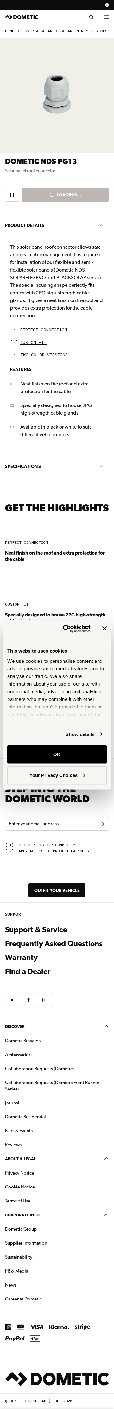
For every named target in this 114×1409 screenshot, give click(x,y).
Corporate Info (22, 1215)
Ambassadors (18, 1054)
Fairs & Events (19, 1131)
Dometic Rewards (23, 1041)
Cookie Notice (20, 1187)
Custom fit (33, 343)
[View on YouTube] (45, 1000)
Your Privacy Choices (53, 775)
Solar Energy (74, 31)
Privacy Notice (19, 1173)
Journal (12, 1103)
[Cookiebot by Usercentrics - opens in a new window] (67, 628)
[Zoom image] (57, 95)
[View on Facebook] (28, 1000)
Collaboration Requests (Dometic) (39, 1068)
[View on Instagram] (12, 1000)
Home (9, 31)
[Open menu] (106, 17)
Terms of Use (17, 1201)
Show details (80, 734)
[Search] (91, 17)
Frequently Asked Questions (54, 943)
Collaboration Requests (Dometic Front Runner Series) (52, 1086)
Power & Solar (37, 31)
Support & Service (36, 929)
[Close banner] (104, 628)
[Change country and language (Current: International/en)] (107, 5)
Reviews (13, 1145)
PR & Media (36, 1271)
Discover (15, 1026)
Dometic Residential (45, 1117)
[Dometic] (22, 17)
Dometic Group (41, 1229)
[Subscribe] (102, 824)
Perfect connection (43, 330)
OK (56, 754)
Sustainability (18, 1257)
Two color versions (44, 355)
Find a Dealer (27, 971)
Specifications (23, 466)
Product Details (24, 225)
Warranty (21, 957)
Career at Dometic (43, 1299)
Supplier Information (26, 1243)
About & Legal (20, 1158)
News (30, 1285)
